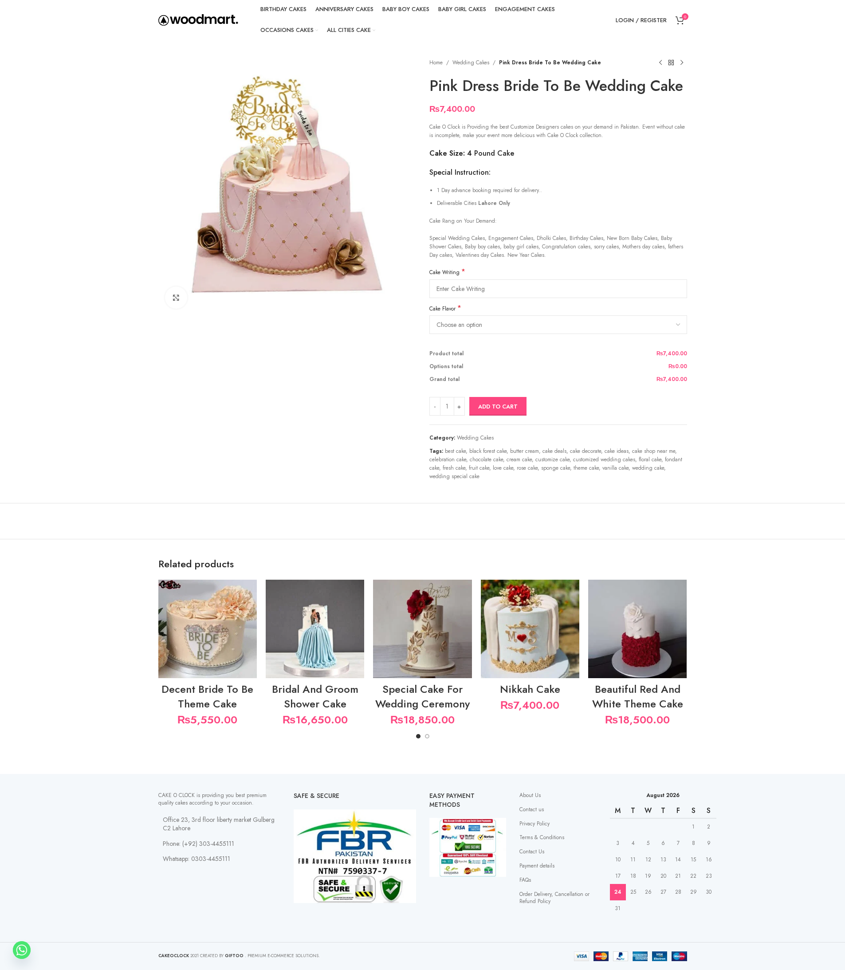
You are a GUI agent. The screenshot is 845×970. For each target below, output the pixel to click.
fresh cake (454, 468)
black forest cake (488, 451)
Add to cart (498, 406)
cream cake (519, 459)
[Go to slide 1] (418, 736)
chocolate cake (486, 459)
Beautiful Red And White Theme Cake (637, 696)
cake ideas (617, 451)
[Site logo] (198, 20)
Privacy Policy (534, 824)
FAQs (525, 880)
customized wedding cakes (604, 459)
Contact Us (531, 852)
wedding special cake (454, 476)
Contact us (531, 809)
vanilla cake (615, 468)
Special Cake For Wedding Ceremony (422, 696)
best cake (455, 451)
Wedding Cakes (470, 63)
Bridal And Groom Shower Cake (315, 696)
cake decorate (585, 451)
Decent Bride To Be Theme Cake (207, 696)
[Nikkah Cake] (530, 629)
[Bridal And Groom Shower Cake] (315, 629)
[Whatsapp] (22, 950)
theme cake (586, 468)
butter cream (524, 451)
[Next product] (681, 63)
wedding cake (648, 468)
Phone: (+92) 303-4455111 (198, 843)
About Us (530, 795)
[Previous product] (660, 63)
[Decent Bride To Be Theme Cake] (207, 629)
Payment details (536, 866)
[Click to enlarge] (176, 298)
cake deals (554, 451)
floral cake (650, 459)
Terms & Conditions (541, 837)
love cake (503, 468)
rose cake (527, 468)
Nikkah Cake (530, 689)
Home (436, 63)
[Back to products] (671, 63)
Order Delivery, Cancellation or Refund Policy (554, 898)
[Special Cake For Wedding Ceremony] (422, 629)
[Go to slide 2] (427, 736)
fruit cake (479, 468)
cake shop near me (653, 451)
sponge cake (555, 468)
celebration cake (447, 459)
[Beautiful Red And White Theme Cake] (637, 629)
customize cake (552, 459)
